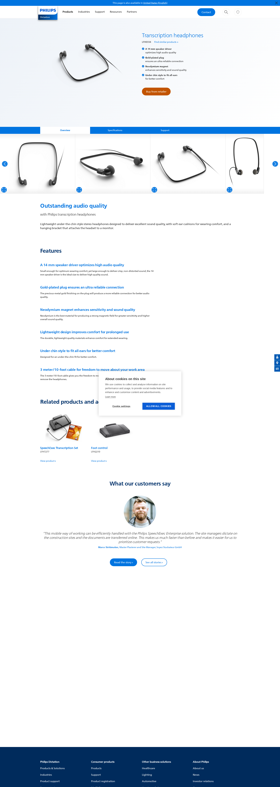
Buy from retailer (156, 91)
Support (100, 11)
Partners (132, 11)
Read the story (123, 562)
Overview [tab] (65, 130)
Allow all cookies (158, 406)
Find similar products (165, 42)
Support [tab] (165, 130)
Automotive (149, 781)
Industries (84, 11)
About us (198, 768)
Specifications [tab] (115, 130)
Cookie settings (121, 406)
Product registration (103, 781)
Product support (50, 781)
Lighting (147, 774)
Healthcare (148, 768)
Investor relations (203, 781)
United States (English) (155, 3)
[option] (37, 164)
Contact (206, 12)
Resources (116, 11)
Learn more (110, 397)
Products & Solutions (52, 768)
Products (68, 11)
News (196, 774)
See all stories (154, 562)
